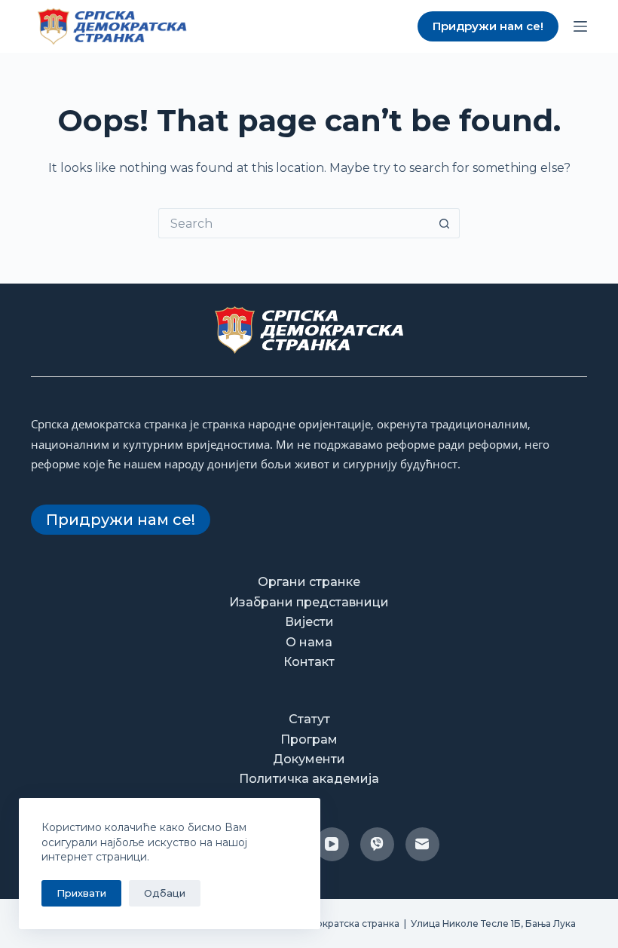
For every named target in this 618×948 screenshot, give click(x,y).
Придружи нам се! (488, 26)
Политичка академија (309, 779)
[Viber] (377, 844)
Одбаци (164, 893)
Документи (309, 759)
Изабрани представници (309, 602)
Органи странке (309, 582)
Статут (309, 719)
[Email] (422, 844)
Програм (309, 739)
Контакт (309, 662)
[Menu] (580, 26)
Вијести (309, 622)
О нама (309, 642)
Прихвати (81, 893)
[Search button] (445, 223)
